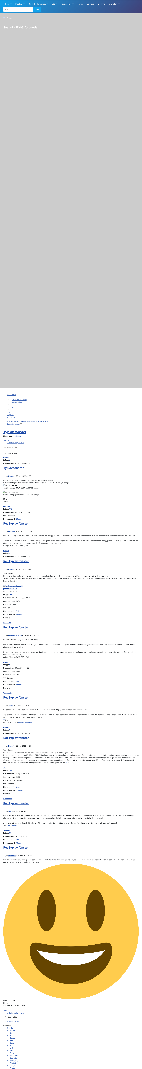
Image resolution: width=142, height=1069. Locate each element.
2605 (11, 594)
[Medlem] (23, 4)
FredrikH (6, 506)
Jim (4, 768)
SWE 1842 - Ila (13, 825)
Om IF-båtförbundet (37, 4)
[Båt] (56, 4)
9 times (17, 787)
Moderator (17, 436)
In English (113, 4)
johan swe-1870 (10, 589)
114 (10, 770)
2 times (19, 519)
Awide (5, 662)
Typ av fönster (14, 432)
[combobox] (18, 9)
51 (10, 665)
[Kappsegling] (73, 4)
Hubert (6, 458)
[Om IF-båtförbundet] (47, 4)
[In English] (118, 4)
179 (10, 509)
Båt (53, 4)
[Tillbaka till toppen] (138, 1065)
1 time (17, 681)
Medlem (18, 4)
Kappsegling (66, 4)
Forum (80, 4)
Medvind (101, 4)
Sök (37, 9)
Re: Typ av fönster (16, 523)
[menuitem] (18, 400)
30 (10, 833)
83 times (19, 614)
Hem (7, 4)
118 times (18, 611)
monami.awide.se (25, 722)
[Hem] (10, 4)
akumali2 (7, 830)
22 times (19, 790)
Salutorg (90, 4)
